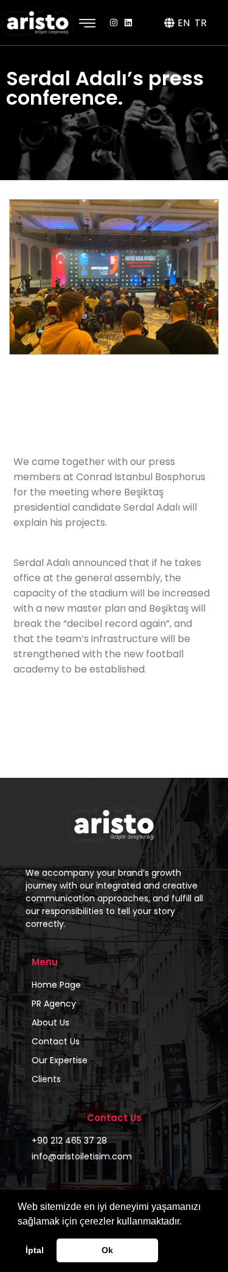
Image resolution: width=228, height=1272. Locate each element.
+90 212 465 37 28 (69, 1140)
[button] (186, 1222)
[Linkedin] (128, 22)
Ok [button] (107, 1250)
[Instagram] (113, 22)
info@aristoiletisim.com (82, 1156)
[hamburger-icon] (87, 23)
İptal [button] (35, 1250)
